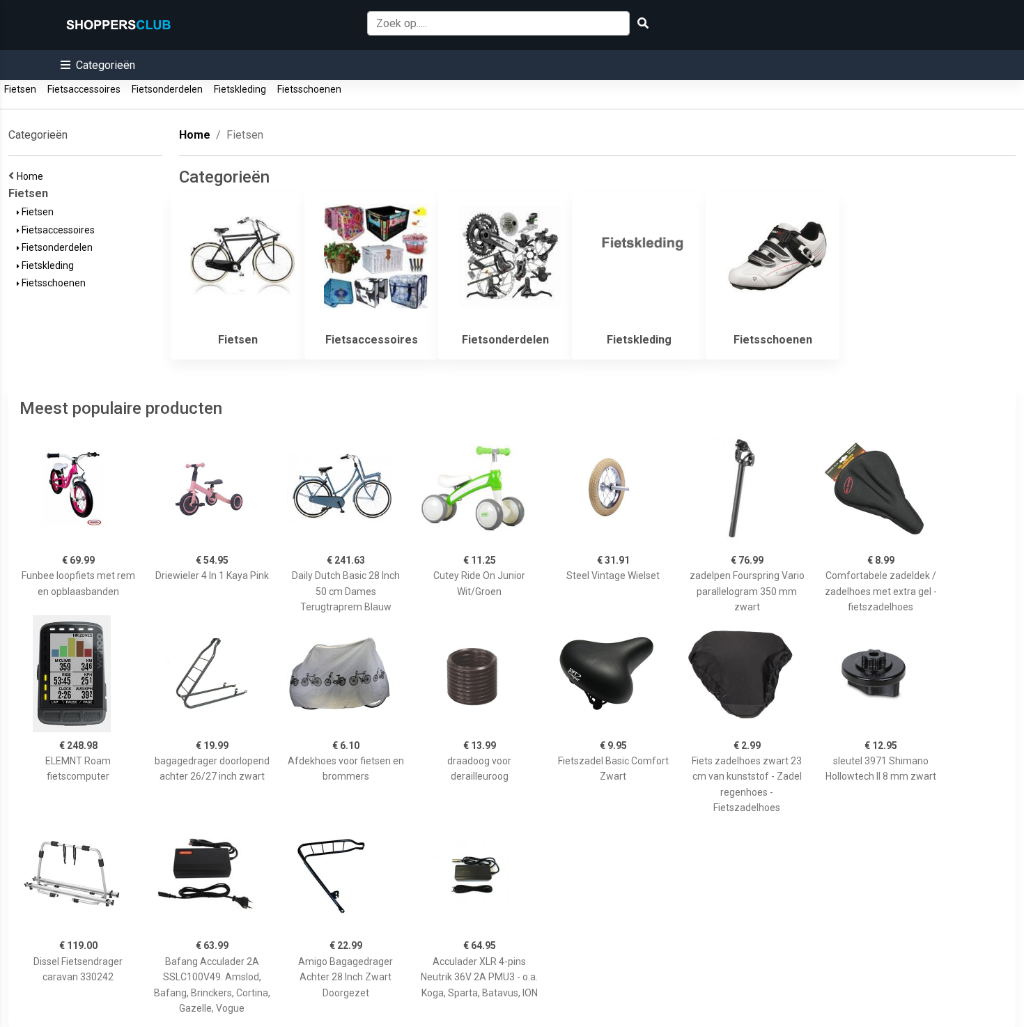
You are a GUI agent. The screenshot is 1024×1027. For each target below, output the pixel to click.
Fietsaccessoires (84, 89)
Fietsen (20, 89)
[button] (98, 65)
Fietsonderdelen (167, 89)
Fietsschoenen (309, 89)
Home (32, 176)
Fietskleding (240, 89)
